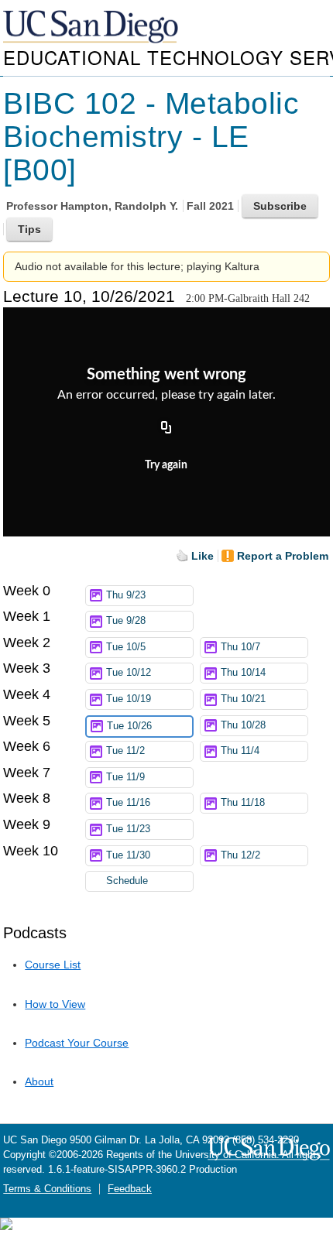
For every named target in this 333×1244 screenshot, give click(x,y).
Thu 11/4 (240, 750)
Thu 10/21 (243, 699)
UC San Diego (92, 27)
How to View (55, 1004)
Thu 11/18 (243, 802)
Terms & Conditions (47, 1189)
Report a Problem (282, 556)
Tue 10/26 (129, 726)
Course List (53, 964)
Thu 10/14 (243, 672)
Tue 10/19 (128, 699)
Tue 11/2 (125, 750)
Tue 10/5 (126, 647)
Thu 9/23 (126, 595)
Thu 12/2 (240, 855)
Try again (166, 465)
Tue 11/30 (128, 855)
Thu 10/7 (240, 647)
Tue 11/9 (125, 777)
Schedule (127, 881)
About (39, 1081)
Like (202, 556)
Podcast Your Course (77, 1043)
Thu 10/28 (243, 725)
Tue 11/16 (128, 802)
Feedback (130, 1189)
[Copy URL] (166, 428)
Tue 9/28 (126, 620)
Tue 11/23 (128, 829)
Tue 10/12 (128, 672)
